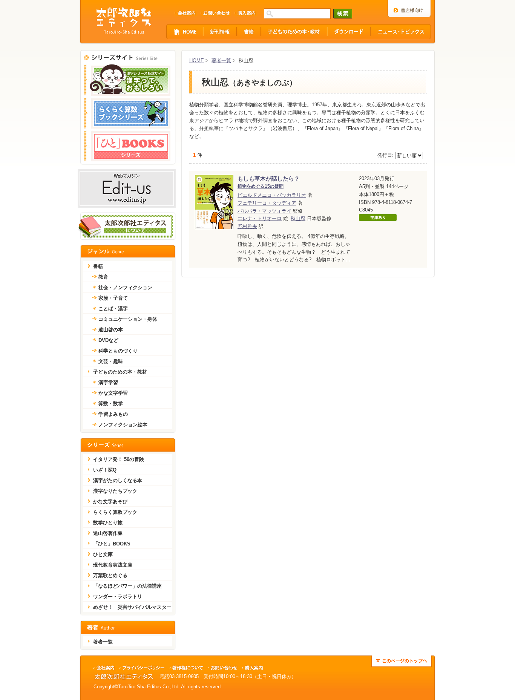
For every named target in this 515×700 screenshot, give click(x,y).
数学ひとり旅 (108, 522)
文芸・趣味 (110, 361)
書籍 (98, 266)
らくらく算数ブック (115, 512)
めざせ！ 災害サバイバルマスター (132, 607)
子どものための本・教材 (120, 372)
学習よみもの (113, 414)
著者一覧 (221, 60)
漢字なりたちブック (115, 491)
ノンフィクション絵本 (122, 424)
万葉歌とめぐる (110, 575)
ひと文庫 (103, 554)
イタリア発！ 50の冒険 (118, 459)
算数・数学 (110, 403)
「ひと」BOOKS (111, 544)
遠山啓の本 (110, 329)
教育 (103, 277)
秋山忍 (298, 218)
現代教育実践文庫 (112, 565)
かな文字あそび (110, 501)
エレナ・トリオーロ (260, 218)
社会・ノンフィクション (125, 287)
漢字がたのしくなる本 (117, 480)
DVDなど (108, 340)
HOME (196, 60)
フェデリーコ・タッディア (267, 203)
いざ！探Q (104, 470)
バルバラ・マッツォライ (264, 211)
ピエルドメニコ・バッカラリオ (272, 195)
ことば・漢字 (113, 308)
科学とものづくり (118, 351)
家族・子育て (113, 298)
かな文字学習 (113, 393)
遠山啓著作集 (108, 533)
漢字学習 (108, 382)
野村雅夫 (247, 226)
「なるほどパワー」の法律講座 (127, 586)
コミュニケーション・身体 (127, 319)
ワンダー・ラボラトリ (117, 596)
